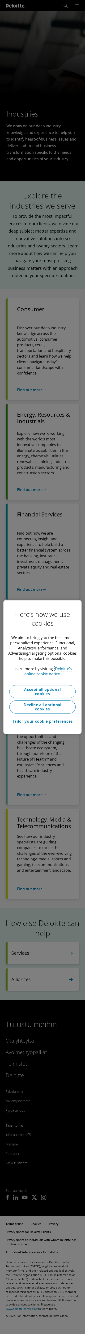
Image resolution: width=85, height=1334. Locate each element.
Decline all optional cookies (42, 707)
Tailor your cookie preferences (42, 721)
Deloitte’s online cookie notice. (48, 671)
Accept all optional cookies (42, 691)
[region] (42, 667)
